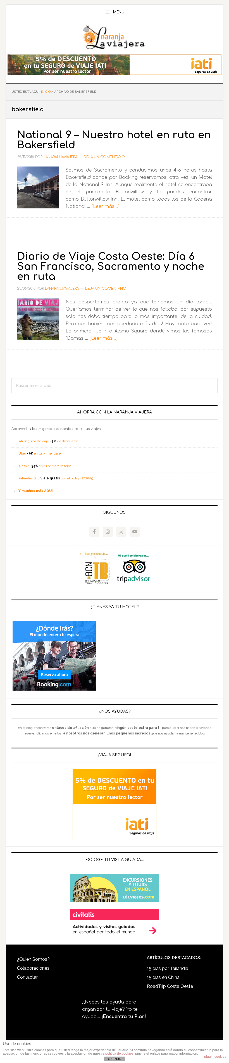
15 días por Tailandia (167, 968)
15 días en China (163, 977)
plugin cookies (215, 1057)
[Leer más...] (105, 206)
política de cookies (119, 1053)
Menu (118, 12)
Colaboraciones (33, 968)
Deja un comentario (104, 157)
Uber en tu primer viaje (39, 453)
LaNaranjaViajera (114, 37)
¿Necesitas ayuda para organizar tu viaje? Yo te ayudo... (114, 1009)
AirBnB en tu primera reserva (44, 466)
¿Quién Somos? (33, 959)
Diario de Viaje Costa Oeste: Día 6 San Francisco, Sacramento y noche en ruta (110, 266)
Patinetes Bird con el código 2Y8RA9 (55, 478)
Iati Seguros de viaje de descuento (48, 441)
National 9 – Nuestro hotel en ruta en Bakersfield (114, 140)
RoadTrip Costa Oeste (170, 986)
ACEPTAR (114, 1059)
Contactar (27, 977)
